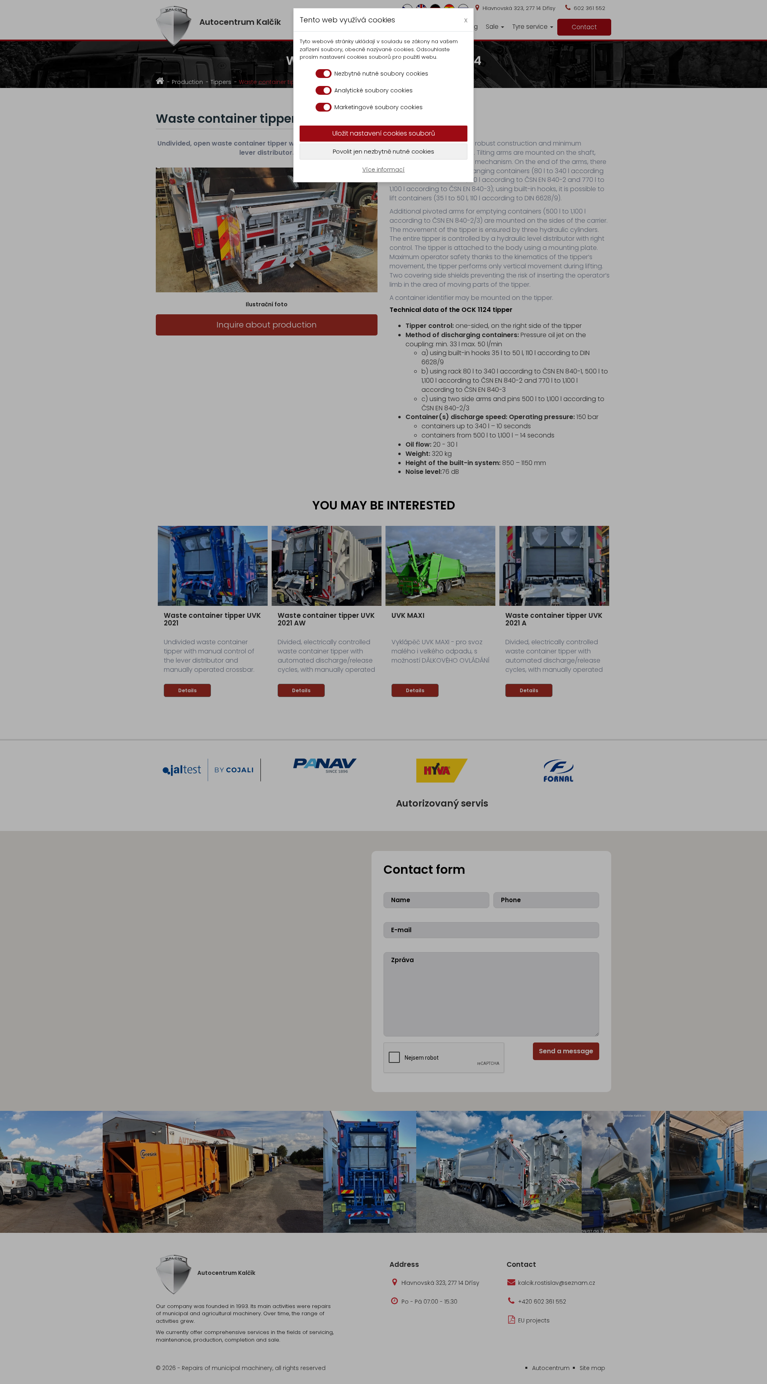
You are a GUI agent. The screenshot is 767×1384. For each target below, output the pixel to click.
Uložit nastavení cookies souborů (383, 133)
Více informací (383, 170)
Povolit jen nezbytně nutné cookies (383, 151)
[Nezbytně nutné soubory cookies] (324, 73)
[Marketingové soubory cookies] (324, 107)
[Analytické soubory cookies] (324, 90)
